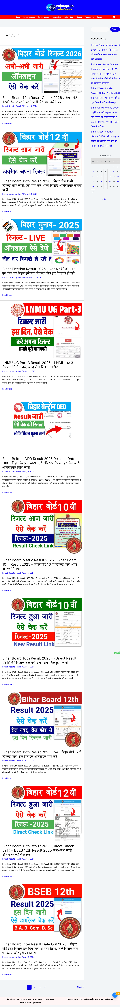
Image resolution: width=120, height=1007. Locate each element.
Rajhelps (109, 999)
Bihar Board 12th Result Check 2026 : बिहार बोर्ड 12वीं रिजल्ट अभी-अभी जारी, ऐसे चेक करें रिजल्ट (39, 100)
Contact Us (49, 999)
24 (93, 186)
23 (118, 181)
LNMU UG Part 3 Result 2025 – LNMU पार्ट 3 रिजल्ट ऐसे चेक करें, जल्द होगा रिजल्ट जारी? (37, 365)
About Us (37, 999)
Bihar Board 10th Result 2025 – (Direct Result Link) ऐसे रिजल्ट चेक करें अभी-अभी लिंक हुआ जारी (39, 660)
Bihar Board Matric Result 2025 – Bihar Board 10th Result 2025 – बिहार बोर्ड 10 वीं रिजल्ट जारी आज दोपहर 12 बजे (39, 564)
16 (118, 176)
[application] (103, 17)
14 (110, 176)
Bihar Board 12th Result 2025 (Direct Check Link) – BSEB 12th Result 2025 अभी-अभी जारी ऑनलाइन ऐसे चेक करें (38, 850)
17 (93, 181)
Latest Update (8, 106)
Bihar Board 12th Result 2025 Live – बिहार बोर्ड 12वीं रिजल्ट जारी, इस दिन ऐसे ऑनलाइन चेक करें (41, 754)
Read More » (8, 123)
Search (115, 29)
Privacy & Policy (24, 999)
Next (80, 987)
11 (97, 176)
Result (18, 106)
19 (101, 181)
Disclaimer (10, 999)
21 (110, 181)
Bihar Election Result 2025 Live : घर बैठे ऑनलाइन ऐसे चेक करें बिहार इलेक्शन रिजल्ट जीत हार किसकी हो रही (39, 271)
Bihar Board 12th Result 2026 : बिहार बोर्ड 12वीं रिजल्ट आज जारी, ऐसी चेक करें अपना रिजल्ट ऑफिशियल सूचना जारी (42, 185)
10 (93, 176)
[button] (114, 17)
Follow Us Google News (30, 1002)
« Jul (104, 199)
